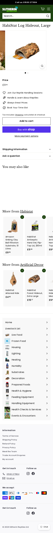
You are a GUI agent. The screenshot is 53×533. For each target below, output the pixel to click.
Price (5, 80)
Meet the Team (9, 451)
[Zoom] (42, 66)
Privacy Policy (9, 447)
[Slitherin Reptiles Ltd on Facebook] (33, 473)
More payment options (26, 136)
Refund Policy (8, 443)
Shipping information (14, 149)
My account (8, 459)
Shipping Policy (9, 439)
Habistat (26, 211)
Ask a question (11, 155)
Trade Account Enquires (13, 455)
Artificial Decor (32, 265)
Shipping (19, 115)
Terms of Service (10, 436)
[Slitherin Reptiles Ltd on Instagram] (28, 473)
